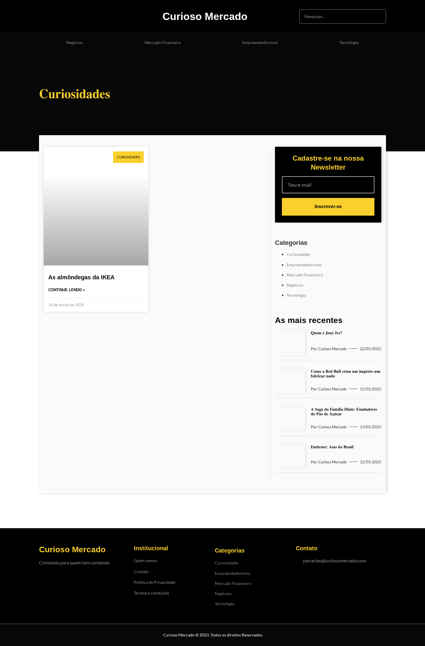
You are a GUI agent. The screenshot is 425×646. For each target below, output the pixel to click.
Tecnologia (349, 42)
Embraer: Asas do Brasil (332, 447)
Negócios (74, 42)
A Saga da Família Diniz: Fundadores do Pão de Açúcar (344, 411)
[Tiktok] (75, 16)
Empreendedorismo (260, 42)
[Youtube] (60, 16)
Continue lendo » (66, 290)
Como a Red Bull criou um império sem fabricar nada (345, 373)
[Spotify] (90, 16)
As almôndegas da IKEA (81, 277)
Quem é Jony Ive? (326, 333)
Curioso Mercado (204, 16)
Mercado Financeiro (163, 42)
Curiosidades (298, 254)
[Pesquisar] (378, 16)
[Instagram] (45, 16)
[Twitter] (104, 16)
